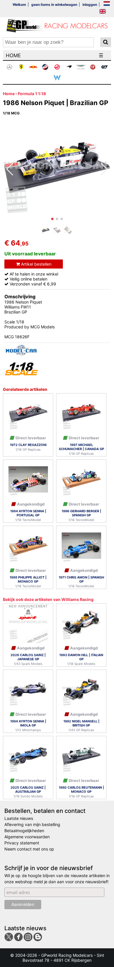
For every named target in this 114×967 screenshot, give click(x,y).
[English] (102, 12)
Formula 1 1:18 (32, 93)
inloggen (89, 4)
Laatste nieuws (18, 818)
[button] (52, 219)
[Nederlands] (106, 4)
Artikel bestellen (35, 264)
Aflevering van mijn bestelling (32, 824)
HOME (13, 55)
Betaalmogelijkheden (24, 830)
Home (9, 93)
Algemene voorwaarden (27, 836)
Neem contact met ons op (29, 848)
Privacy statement (21, 842)
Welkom (19, 4)
